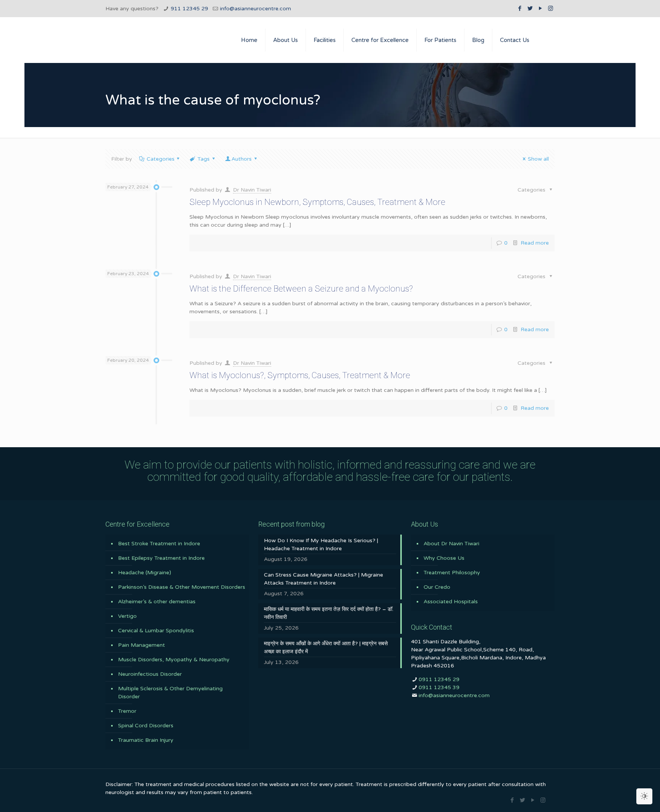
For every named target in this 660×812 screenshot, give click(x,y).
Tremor (127, 711)
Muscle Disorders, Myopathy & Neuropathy (174, 659)
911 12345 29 (189, 8)
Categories (161, 159)
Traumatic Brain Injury (145, 740)
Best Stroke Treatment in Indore (159, 543)
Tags (203, 159)
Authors (241, 159)
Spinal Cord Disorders (145, 725)
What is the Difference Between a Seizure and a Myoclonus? (301, 288)
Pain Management (141, 645)
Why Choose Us (444, 558)
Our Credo (437, 587)
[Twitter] (530, 8)
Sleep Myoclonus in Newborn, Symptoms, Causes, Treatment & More (317, 202)
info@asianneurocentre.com (255, 8)
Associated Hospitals (451, 601)
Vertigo (127, 616)
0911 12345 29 (439, 679)
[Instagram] (551, 8)
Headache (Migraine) (144, 572)
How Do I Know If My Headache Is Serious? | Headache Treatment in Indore (321, 544)
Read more (535, 243)
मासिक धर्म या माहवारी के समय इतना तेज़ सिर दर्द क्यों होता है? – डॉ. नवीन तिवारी (328, 613)
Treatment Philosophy (452, 572)
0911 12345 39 (439, 687)
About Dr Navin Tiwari (451, 543)
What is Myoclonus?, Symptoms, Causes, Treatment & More (299, 375)
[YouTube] (540, 8)
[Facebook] (520, 8)
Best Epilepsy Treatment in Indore (161, 558)
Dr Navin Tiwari (252, 190)
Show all (538, 159)
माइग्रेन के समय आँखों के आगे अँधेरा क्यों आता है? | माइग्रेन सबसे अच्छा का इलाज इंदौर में (326, 647)
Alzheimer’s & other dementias (157, 601)
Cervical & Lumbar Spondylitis (156, 630)
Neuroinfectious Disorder (150, 674)
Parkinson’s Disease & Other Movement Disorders (181, 587)
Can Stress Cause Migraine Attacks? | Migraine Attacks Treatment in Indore (323, 579)
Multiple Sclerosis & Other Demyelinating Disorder (170, 692)
